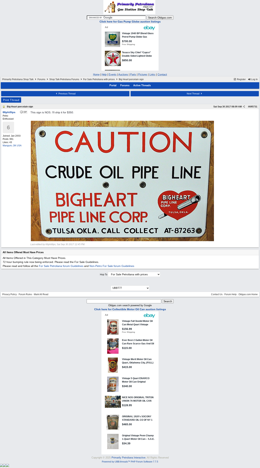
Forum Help (230, 294)
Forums (41, 79)
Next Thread (193, 93)
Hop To (103, 274)
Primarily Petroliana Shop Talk (17, 79)
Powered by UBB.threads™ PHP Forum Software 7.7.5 (130, 461)
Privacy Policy (9, 294)
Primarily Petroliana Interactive (128, 457)
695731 (253, 106)
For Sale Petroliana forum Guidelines (61, 265)
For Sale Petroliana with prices (99, 79)
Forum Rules (25, 294)
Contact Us (217, 294)
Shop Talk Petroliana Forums (64, 79)
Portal (112, 85)
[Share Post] (244, 107)
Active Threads (142, 85)
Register (241, 79)
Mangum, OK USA (12, 145)
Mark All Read (41, 294)
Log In (254, 79)
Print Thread (11, 99)
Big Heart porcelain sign (20, 106)
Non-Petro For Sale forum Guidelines (111, 265)
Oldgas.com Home (248, 294)
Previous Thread (67, 93)
